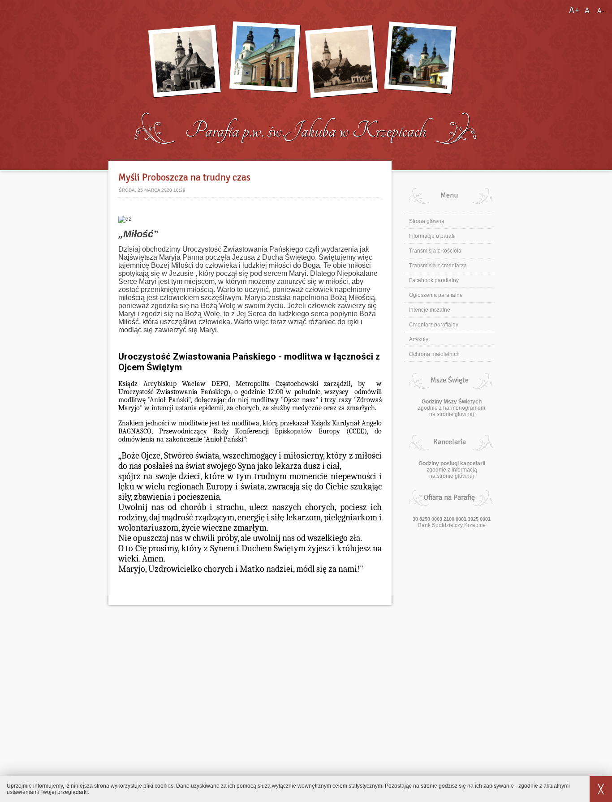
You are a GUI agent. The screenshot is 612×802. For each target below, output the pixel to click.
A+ (575, 10)
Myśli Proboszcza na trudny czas (184, 177)
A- (600, 10)
